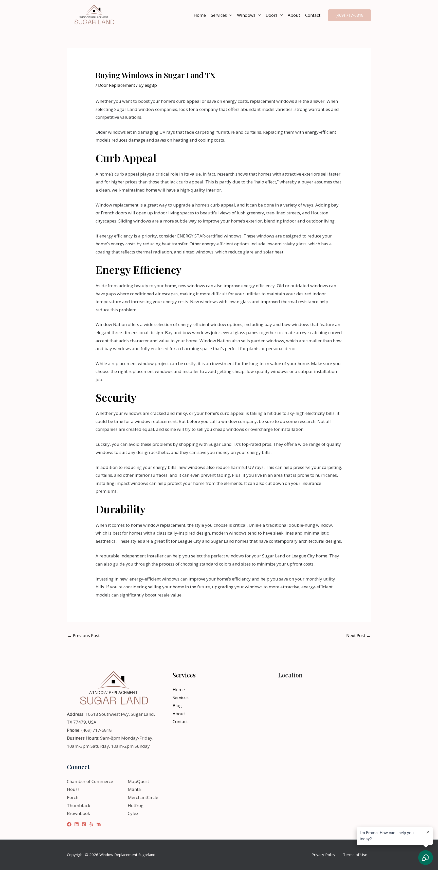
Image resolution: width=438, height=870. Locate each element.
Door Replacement (116, 85)
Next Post (358, 635)
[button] (349, 15)
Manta (134, 789)
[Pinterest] (84, 824)
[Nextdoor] (98, 824)
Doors (272, 15)
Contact (312, 15)
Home (200, 15)
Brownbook (78, 813)
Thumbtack (78, 805)
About (294, 15)
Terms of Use (355, 854)
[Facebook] (69, 824)
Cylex (133, 813)
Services (219, 15)
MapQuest (138, 781)
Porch (72, 797)
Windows (246, 15)
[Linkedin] (76, 824)
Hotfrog (135, 805)
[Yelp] (91, 824)
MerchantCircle (143, 797)
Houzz (73, 789)
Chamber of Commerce (90, 781)
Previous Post (83, 635)
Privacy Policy (323, 854)
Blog (177, 705)
